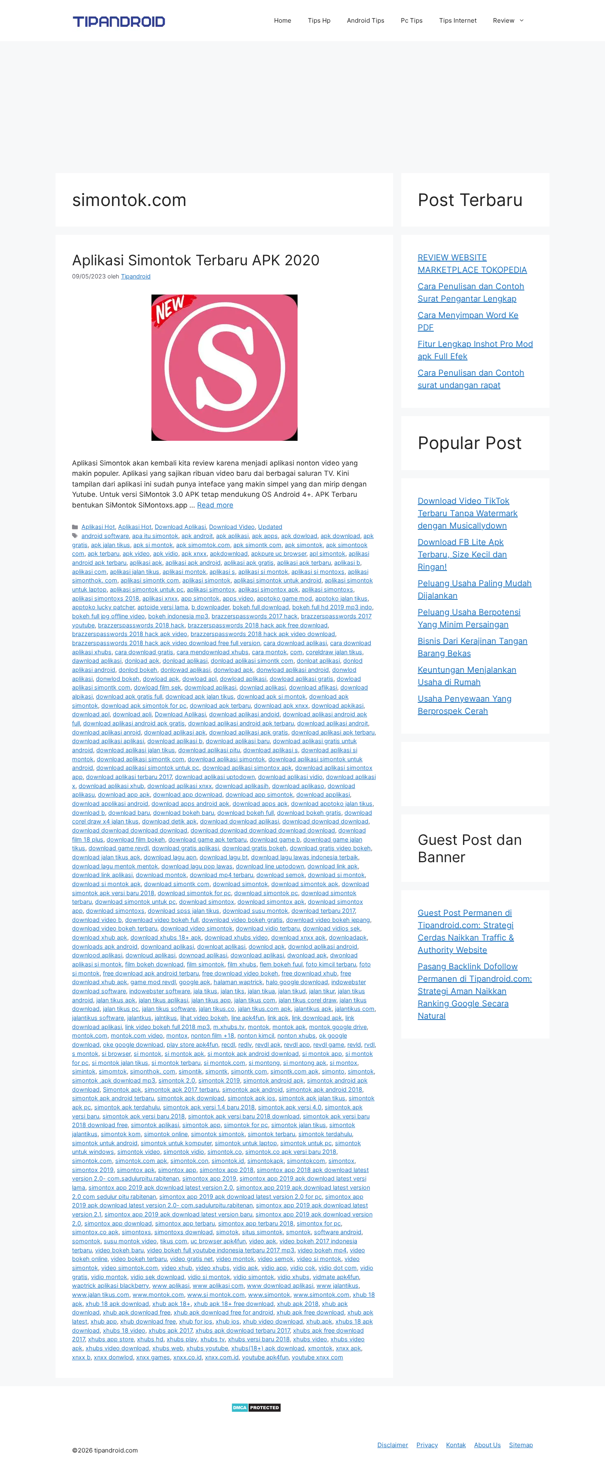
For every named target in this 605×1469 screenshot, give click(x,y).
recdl (228, 1044)
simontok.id (228, 1160)
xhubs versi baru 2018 (259, 1339)
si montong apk (304, 1062)
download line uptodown (270, 866)
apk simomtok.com (203, 544)
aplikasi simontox (211, 589)
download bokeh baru (183, 812)
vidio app (274, 1267)
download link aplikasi (102, 874)
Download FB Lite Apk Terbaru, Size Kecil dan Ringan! (462, 554)
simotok (227, 1231)
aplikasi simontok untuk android (277, 580)
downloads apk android (104, 946)
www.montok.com (158, 1294)
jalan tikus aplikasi (163, 1000)
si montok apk (184, 1053)
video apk (262, 1240)
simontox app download (118, 1223)
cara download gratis (144, 651)
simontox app (177, 1169)
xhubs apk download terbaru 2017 (242, 1330)
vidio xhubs (293, 1276)
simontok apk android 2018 (324, 1089)
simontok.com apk (141, 1160)
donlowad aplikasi (185, 669)
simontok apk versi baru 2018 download (244, 1116)
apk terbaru (103, 553)
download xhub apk (99, 937)
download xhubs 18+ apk (165, 937)
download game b (275, 839)
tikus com (173, 1240)
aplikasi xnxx (160, 598)
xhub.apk (319, 1321)
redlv (245, 1044)
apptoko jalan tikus (341, 598)
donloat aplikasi (318, 660)
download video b (97, 919)
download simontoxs (115, 910)
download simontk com (176, 883)
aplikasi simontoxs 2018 (105, 598)
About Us (487, 1445)
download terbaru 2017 (323, 910)
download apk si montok (271, 696)
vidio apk (245, 1267)
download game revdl (118, 847)
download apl (90, 714)
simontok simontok (217, 1133)
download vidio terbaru (268, 928)
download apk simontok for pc (143, 705)
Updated (270, 526)
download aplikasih (242, 785)
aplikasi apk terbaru (304, 562)
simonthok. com (152, 1071)
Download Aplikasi (180, 526)
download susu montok (255, 910)
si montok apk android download (253, 1053)
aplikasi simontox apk (268, 589)
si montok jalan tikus (120, 1062)
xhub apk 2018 (298, 1303)
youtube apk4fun (265, 1357)
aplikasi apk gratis (249, 562)
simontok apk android (252, 1089)
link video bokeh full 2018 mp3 (167, 1026)
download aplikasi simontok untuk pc (147, 767)
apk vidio (165, 553)
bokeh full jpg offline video (108, 616)
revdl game (328, 1044)
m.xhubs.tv (228, 1026)
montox (177, 1035)
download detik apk (169, 821)
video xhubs (212, 1267)
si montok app (322, 1053)
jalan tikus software (168, 1008)
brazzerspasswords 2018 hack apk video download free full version (166, 642)
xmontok (320, 1348)
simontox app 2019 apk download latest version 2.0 (160, 1187)
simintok (83, 1071)
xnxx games (153, 1357)
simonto (333, 1071)
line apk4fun (247, 1017)
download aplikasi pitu (209, 749)
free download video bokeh (240, 973)
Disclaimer (392, 1445)
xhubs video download (117, 1348)
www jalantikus (337, 1285)
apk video (136, 553)
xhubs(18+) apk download (268, 1348)
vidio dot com (338, 1267)
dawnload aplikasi (96, 660)
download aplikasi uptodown (215, 776)
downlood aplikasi (97, 955)
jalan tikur (322, 990)
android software (105, 535)
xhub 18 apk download (117, 1303)
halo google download (297, 981)
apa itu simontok (155, 535)
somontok (86, 1240)
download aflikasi (313, 687)
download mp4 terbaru (221, 874)
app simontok (200, 598)
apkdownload (229, 553)
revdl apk (268, 1044)
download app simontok (259, 794)
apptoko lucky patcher (103, 607)
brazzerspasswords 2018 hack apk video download (263, 633)
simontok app (201, 1124)
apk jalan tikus (110, 544)
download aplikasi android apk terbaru (241, 723)
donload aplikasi (185, 660)
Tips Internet (458, 20)
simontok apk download (190, 1098)
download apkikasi (337, 705)
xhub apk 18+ (171, 1303)
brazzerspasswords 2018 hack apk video (129, 633)
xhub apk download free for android (223, 1312)
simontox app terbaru (185, 1223)
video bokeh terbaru (139, 1258)
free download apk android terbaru (151, 973)
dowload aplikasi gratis (301, 678)
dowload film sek (157, 687)
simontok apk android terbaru (113, 1098)
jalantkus (139, 1017)
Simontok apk (122, 1089)
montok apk (289, 1026)
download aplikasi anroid (106, 732)
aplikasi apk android (193, 562)
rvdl (369, 1044)
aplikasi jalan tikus (134, 571)
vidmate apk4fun (336, 1276)
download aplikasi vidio (290, 776)
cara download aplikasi (295, 642)
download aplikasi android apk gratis (134, 723)
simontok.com (92, 1160)
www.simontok (269, 1294)
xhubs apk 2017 (170, 1330)
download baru (129, 812)
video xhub (176, 1267)
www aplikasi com (218, 1285)
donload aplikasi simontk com (252, 660)
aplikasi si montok (263, 571)
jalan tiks (232, 990)
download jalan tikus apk (106, 857)
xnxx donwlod (113, 1357)
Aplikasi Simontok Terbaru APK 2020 (196, 260)
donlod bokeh (138, 669)
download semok (280, 874)
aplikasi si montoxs (317, 571)
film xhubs (242, 964)
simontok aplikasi (155, 1124)
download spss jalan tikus (183, 910)
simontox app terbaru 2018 (255, 1223)
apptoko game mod (284, 598)
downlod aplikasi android (322, 946)
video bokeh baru (119, 1250)
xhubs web (167, 1348)
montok (258, 1026)
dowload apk (161, 678)
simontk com (249, 1071)
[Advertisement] (302, 103)
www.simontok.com (321, 1294)
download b (88, 812)
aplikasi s (222, 571)
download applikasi (323, 794)
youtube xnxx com (317, 1357)
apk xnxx (194, 553)
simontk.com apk (294, 1071)
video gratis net (191, 1258)
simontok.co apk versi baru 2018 (290, 1151)
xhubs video (310, 1339)
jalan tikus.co (217, 1008)
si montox (343, 1062)
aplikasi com (89, 571)
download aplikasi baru (238, 740)
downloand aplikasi (167, 946)
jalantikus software (98, 1017)
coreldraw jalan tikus (334, 651)
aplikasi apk (146, 562)
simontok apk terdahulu (127, 1107)
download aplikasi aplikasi (108, 740)
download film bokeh (136, 839)
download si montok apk (106, 883)
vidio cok (302, 1267)
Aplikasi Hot (98, 526)
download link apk (332, 866)
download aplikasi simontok (226, 759)
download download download (325, 821)
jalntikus (166, 1017)
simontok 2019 (219, 1080)
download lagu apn (170, 857)
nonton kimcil (255, 1035)
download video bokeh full (161, 919)
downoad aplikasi (203, 955)
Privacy (427, 1445)
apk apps (265, 535)
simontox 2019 (93, 1169)
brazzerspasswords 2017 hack (255, 616)
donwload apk (233, 669)
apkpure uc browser (278, 553)
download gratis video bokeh (330, 847)
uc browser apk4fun (218, 1240)
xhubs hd (150, 1339)
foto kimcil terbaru (331, 964)
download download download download (129, 830)
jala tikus (205, 990)
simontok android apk (273, 1080)
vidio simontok (253, 1276)
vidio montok (109, 1276)
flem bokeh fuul (281, 964)
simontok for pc (246, 1124)
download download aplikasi (239, 821)
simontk (216, 1071)
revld (354, 1044)
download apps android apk (190, 803)
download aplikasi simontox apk (247, 767)
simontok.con (189, 1160)
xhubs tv (212, 1339)
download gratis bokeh (254, 847)
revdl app (297, 1044)
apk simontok (304, 544)
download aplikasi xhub (111, 785)
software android (337, 1231)
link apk (278, 1017)
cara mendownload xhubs (213, 651)
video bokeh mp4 (322, 1250)
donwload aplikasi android (292, 669)
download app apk (124, 794)
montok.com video (137, 1035)
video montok (235, 1258)
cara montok (269, 651)
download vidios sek (331, 928)
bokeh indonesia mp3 (178, 616)
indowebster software (159, 990)
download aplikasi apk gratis (248, 732)
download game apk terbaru (207, 839)
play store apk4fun (192, 1044)
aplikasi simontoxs (327, 589)
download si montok (336, 874)
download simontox (206, 901)
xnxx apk (348, 1348)
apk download (340, 535)
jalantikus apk (313, 1008)
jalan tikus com (254, 1000)
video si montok (319, 1258)
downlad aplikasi (263, 687)
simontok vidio (183, 1151)
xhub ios (228, 1321)
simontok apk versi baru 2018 (143, 1116)
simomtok (113, 1071)
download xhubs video (236, 937)
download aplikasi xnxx (179, 785)
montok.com (89, 1035)
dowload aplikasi (243, 678)
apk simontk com (257, 544)
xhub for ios (195, 1321)
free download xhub (309, 973)
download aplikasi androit (332, 723)
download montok (161, 874)
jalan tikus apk (115, 1000)
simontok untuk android (104, 1142)
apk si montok (153, 544)
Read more (215, 505)
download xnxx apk (298, 937)
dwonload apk (307, 955)
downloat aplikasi (221, 946)
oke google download (133, 1044)
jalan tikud (292, 990)
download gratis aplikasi (185, 847)
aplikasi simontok (206, 580)
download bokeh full (245, 812)
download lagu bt (224, 857)
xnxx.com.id (222, 1357)
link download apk (317, 1017)
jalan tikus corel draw (307, 1000)
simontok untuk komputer (176, 1142)
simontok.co (224, 1151)
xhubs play (182, 1339)
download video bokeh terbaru (114, 928)
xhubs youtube (207, 1348)
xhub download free (148, 1321)
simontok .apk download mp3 (113, 1080)
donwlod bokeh (118, 678)
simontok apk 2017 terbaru (181, 1089)
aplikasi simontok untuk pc (147, 589)
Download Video (232, 526)
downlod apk (267, 946)
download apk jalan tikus (199, 696)
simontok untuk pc (306, 1142)
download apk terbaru (220, 705)
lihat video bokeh (204, 1017)
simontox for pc (319, 1223)
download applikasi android (110, 803)
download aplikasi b (174, 740)
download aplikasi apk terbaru (333, 732)
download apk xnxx (281, 705)
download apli (132, 714)
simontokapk (265, 1160)
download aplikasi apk (175, 732)
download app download (187, 794)
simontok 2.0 (176, 1080)
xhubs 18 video (124, 1330)
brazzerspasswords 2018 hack (141, 625)
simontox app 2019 (209, 1178)
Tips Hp (319, 20)
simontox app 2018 (227, 1169)
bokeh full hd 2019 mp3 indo (332, 607)
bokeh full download (261, 607)
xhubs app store (111, 1339)
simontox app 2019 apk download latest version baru (178, 1214)
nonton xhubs (296, 1035)
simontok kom (121, 1133)
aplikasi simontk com (150, 580)
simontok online (166, 1133)
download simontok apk (304, 883)
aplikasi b (347, 562)
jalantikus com (355, 1008)
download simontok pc (266, 892)
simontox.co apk (95, 1231)
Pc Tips (412, 20)
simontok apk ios (251, 1098)
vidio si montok (209, 1276)
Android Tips (365, 20)
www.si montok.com (216, 1294)
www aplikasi (170, 1285)
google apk (194, 981)
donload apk (142, 660)
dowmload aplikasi (210, 687)
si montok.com (224, 1062)
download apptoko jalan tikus (331, 803)
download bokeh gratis (309, 812)
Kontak (456, 1445)
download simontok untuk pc (135, 901)
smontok (298, 1231)
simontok (361, 1071)
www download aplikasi (280, 1285)
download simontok (240, 883)
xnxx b (81, 1357)
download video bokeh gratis (242, 919)
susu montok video (130, 1240)
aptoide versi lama (162, 607)
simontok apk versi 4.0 (289, 1107)
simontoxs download (183, 1231)
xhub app (104, 1321)
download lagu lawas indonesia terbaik (304, 857)
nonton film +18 (212, 1035)
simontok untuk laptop (246, 1142)
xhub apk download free (136, 1312)
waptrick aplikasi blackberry (110, 1285)
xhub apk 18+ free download (234, 1303)
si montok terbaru (175, 1062)
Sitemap (521, 1445)
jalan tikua (261, 990)
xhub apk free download (310, 1312)
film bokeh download (154, 964)
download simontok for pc (194, 892)
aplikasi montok (184, 571)
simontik (190, 1071)
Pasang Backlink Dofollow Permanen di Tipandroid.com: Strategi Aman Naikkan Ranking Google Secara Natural (475, 991)
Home (282, 20)
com (296, 651)
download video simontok (197, 928)
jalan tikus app (211, 1000)
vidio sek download (157, 1276)
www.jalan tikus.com (100, 1294)
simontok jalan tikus (298, 1124)
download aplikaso (298, 785)
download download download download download (263, 830)
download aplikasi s (270, 749)
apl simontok (327, 553)
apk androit (197, 535)
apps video (238, 598)
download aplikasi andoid (244, 714)
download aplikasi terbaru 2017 (129, 776)
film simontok (205, 964)
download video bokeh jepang (328, 919)
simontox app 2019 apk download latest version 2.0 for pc (240, 1196)
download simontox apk (271, 901)
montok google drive (338, 1026)
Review (503, 20)
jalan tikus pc (121, 1008)
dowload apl (199, 678)
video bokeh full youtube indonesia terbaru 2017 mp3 (220, 1250)
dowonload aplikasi (257, 955)
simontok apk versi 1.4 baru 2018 (209, 1107)
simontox (341, 1160)
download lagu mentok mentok (115, 866)
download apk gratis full (129, 696)
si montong (264, 1062)
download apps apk (260, 803)
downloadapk (348, 937)
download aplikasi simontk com (140, 759)
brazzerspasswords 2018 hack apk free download (258, 625)
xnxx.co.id (187, 1357)
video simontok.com (129, 1267)
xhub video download (273, 1321)
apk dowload (299, 535)
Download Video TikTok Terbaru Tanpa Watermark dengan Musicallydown (468, 513)
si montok (147, 1053)
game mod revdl (153, 981)
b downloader (210, 607)
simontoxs (136, 1231)
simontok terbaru (271, 1133)
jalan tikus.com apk (264, 1008)
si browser (116, 1053)
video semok (275, 1258)
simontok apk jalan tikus (312, 1098)
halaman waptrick (238, 981)
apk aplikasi (232, 535)
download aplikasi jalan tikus (135, 749)
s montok (85, 1053)
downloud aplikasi (150, 955)
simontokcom (306, 1160)
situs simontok (262, 1231)
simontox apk (136, 1169)
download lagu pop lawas (197, 866)
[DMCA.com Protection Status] (256, 1410)
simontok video (138, 1151)
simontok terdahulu (325, 1133)
